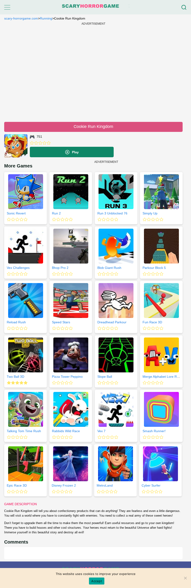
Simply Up (150, 213)
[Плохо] (32, 143)
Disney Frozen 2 (64, 485)
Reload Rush (16, 322)
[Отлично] (49, 143)
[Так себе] (36, 143)
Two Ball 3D (15, 376)
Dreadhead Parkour (111, 322)
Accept (96, 581)
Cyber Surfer (151, 485)
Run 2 (56, 213)
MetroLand (105, 485)
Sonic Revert (16, 213)
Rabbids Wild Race (66, 431)
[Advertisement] (93, 71)
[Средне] (40, 143)
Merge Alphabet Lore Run (162, 376)
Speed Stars (61, 322)
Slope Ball (104, 376)
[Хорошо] (44, 143)
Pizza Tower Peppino (67, 376)
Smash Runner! (154, 431)
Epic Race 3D (17, 485)
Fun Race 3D (152, 322)
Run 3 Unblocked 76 (112, 213)
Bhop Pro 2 (60, 268)
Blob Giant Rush (109, 268)
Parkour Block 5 (154, 268)
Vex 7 (101, 431)
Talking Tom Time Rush (24, 431)
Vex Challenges (18, 268)
